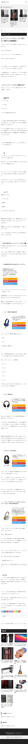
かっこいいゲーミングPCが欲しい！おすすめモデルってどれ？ (7, 691)
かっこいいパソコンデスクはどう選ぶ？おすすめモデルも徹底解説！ (7, 676)
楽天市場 (6, 281)
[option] (4, 16)
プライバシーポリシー (19, 732)
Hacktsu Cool (13, 737)
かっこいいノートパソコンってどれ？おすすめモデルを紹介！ (21, 644)
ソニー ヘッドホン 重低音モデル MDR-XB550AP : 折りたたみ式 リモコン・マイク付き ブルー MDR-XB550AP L (19, 318)
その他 (23, 15)
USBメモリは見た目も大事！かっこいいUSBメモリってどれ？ (13, 24)
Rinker (16, 402)
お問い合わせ (12, 732)
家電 (5, 15)
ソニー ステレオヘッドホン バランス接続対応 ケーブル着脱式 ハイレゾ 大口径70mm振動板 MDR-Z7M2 (18, 400)
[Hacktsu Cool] (5, 2)
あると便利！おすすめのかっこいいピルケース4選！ (22, 20)
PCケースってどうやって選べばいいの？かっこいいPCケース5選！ (4, 20)
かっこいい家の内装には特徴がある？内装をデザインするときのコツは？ (8, 624)
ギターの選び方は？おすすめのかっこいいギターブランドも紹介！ (21, 676)
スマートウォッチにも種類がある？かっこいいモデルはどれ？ (7, 644)
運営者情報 (7, 732)
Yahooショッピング (8, 283)
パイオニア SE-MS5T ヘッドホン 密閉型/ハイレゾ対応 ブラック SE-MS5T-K (19, 456)
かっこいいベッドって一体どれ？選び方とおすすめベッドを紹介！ (20, 624)
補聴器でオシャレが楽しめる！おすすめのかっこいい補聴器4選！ (21, 662)
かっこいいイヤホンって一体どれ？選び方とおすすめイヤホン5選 (21, 691)
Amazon (6, 278)
